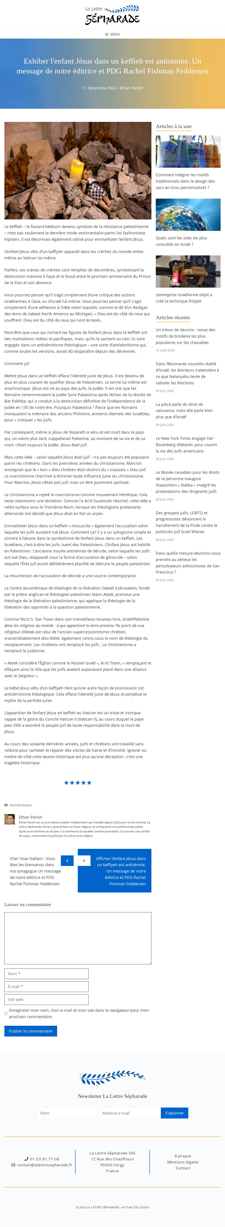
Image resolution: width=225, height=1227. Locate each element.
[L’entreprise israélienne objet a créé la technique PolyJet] (188, 284)
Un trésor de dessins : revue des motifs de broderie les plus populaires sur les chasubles (185, 336)
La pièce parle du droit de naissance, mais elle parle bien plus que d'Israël (184, 411)
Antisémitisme (20, 805)
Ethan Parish (131, 88)
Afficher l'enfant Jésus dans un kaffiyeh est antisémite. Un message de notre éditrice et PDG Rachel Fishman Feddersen (121, 871)
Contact (183, 1167)
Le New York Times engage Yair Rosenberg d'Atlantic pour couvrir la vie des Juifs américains (186, 445)
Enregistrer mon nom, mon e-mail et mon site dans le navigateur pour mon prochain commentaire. (79, 1013)
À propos (183, 1155)
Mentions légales (183, 1162)
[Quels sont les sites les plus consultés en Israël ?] (188, 227)
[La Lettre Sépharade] (112, 14)
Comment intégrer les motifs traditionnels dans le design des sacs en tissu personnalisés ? (185, 181)
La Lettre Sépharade (103, 1207)
